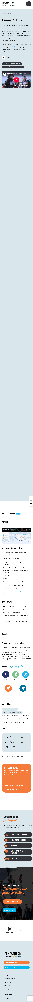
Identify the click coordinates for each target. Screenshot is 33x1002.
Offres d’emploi (9, 986)
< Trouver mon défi (6, 13)
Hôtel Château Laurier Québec (15, 591)
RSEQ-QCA (13, 46)
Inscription (9, 910)
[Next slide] (31, 931)
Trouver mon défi (12, 901)
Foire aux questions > (14, 785)
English (6, 989)
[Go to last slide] (2, 931)
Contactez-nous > (12, 789)
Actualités (7, 982)
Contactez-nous (9, 978)
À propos (7, 975)
